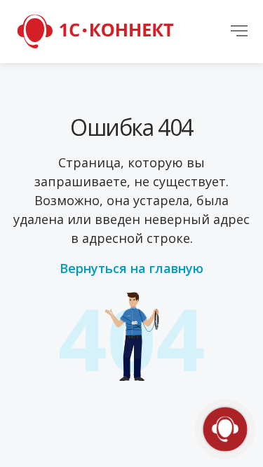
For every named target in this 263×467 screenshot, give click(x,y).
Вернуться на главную (131, 268)
